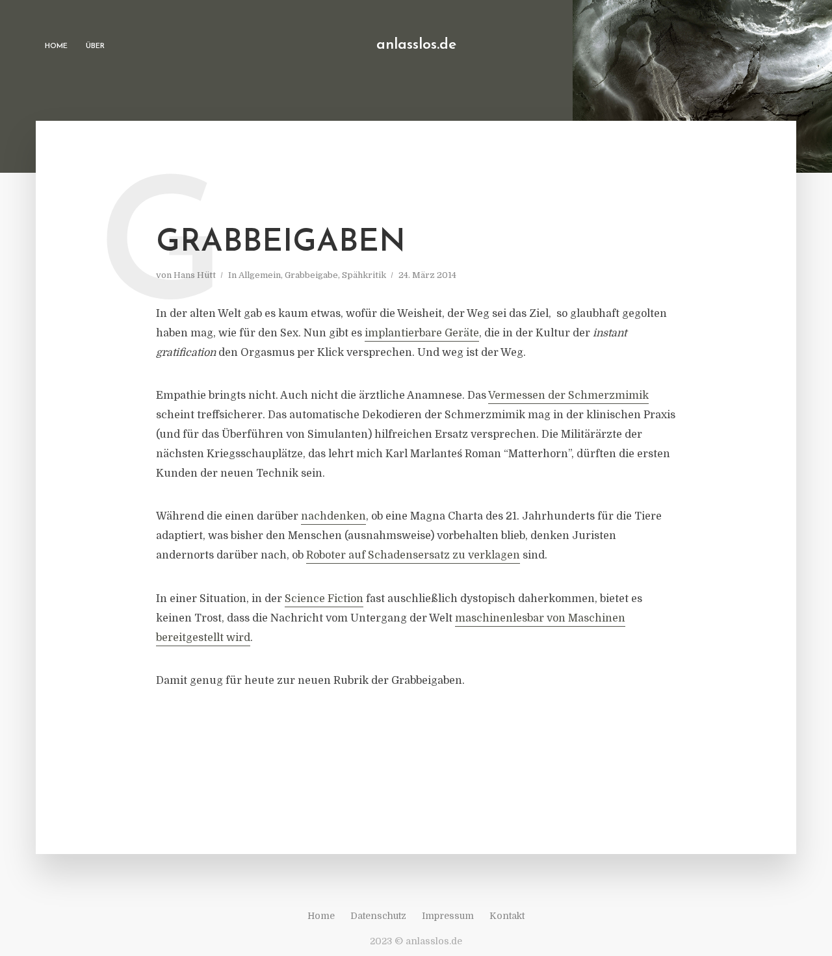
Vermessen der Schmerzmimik (568, 395)
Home (56, 46)
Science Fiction (324, 599)
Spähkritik (364, 275)
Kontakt (507, 916)
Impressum (448, 916)
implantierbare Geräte (422, 333)
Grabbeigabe (311, 275)
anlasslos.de (416, 45)
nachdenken (333, 516)
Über (95, 46)
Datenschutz (378, 916)
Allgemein (260, 275)
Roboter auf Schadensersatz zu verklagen (413, 555)
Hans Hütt (195, 275)
